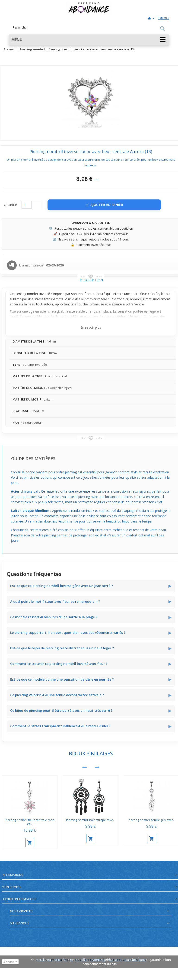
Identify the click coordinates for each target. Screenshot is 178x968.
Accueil (9, 49)
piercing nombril (26, 294)
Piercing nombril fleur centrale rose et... (29, 822)
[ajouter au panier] (29, 842)
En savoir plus (90, 327)
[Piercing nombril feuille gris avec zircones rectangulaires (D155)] (151, 796)
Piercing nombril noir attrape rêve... (90, 820)
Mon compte (11, 887)
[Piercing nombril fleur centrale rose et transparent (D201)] (29, 796)
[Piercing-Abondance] (89, 13)
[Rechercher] (162, 28)
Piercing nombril (32, 49)
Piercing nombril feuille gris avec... (151, 820)
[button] (89, 40)
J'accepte (10, 962)
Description (91, 280)
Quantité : (11, 204)
